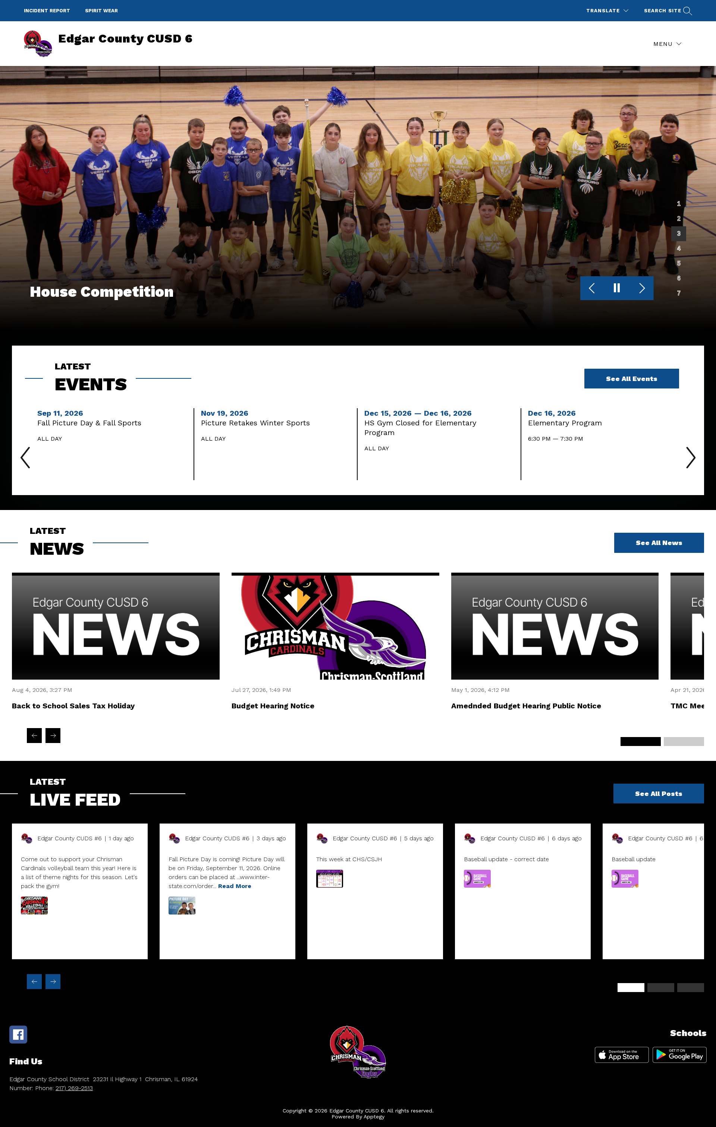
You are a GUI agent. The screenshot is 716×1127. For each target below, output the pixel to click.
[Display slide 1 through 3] (641, 741)
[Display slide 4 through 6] (684, 741)
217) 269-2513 (74, 1088)
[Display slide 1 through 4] (631, 987)
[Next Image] (641, 288)
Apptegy (374, 1117)
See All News (659, 543)
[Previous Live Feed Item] (34, 981)
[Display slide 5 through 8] (660, 987)
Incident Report (47, 10)
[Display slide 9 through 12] (690, 987)
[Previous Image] (592, 288)
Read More (234, 886)
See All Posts (658, 793)
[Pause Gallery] (616, 288)
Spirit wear (101, 10)
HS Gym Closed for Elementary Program (420, 427)
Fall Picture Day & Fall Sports (91, 423)
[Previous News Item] (34, 735)
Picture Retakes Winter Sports (258, 423)
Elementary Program (567, 423)
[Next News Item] (52, 735)
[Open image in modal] (34, 905)
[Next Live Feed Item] (52, 981)
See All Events (631, 379)
